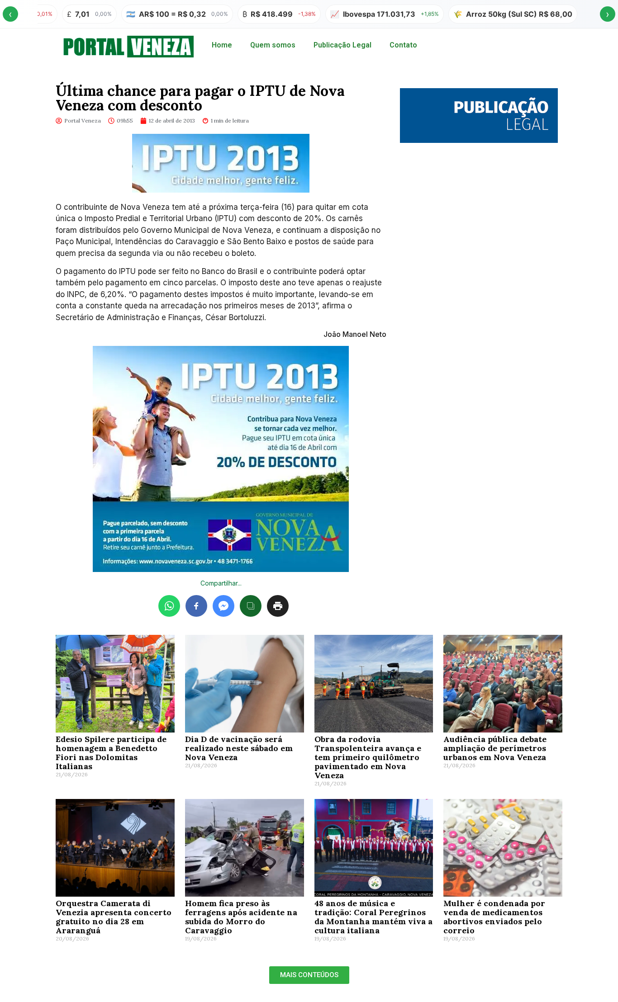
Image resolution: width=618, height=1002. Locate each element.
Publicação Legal (342, 45)
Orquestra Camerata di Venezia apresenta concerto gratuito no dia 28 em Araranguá (113, 917)
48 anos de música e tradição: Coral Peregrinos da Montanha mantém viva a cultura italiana (373, 917)
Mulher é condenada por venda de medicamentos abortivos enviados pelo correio (494, 917)
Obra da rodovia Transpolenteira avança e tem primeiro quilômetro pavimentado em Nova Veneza (367, 757)
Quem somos (272, 45)
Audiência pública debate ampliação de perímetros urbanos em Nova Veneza (495, 748)
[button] (309, 975)
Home (222, 45)
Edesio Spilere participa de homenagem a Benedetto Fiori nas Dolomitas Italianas (111, 752)
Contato (403, 45)
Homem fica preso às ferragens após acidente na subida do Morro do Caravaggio (241, 917)
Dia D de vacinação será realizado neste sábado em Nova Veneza (239, 748)
